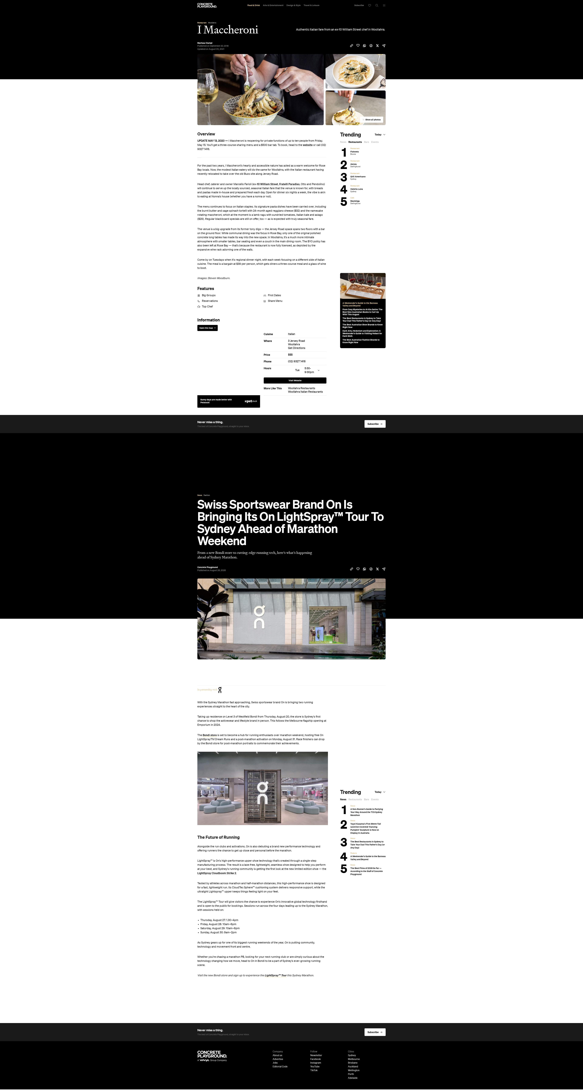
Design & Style (293, 5)
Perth (351, 1074)
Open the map (206, 328)
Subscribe (359, 5)
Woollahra (294, 344)
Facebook (315, 1059)
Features (205, 288)
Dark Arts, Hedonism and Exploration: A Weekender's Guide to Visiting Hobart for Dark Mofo (362, 333)
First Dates (274, 295)
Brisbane (353, 1063)
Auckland (353, 1067)
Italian (291, 334)
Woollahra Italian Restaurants (305, 392)
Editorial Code (280, 1067)
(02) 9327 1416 (297, 361)
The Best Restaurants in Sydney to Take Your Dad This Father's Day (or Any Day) (362, 319)
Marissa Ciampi (204, 43)
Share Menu (275, 301)
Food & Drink (253, 5)
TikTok (313, 1070)
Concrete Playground (207, 567)
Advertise (278, 1059)
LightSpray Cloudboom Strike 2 (216, 873)
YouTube (315, 1067)
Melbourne (354, 1059)
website (308, 145)
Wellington (354, 1070)
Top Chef (207, 306)
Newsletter (316, 1055)
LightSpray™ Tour (275, 975)
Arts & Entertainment (273, 5)
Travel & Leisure (311, 5)
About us (277, 1055)
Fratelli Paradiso (289, 184)
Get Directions (296, 348)
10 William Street (267, 184)
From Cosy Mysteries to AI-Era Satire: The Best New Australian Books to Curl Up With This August (362, 312)
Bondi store (210, 735)
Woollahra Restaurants (301, 388)
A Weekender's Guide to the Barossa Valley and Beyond (360, 304)
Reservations (210, 301)
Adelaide (353, 1078)
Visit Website (295, 380)
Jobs (275, 1063)
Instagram (315, 1063)
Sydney (352, 1055)
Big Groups (209, 295)
